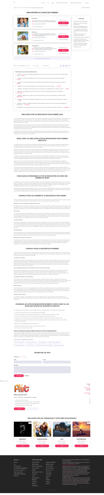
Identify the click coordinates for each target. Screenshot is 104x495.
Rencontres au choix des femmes (80, 21)
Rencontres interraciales (37, 466)
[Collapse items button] (42, 58)
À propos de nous (17, 466)
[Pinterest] (69, 66)
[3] (23, 356)
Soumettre (18, 375)
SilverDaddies (48, 474)
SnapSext (48, 481)
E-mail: (44, 359)
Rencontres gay (35, 464)
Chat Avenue (34, 474)
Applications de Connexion (76, 2)
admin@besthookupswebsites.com (69, 464)
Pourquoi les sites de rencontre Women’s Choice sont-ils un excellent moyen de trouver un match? (81, 40)
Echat (20, 100)
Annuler (27, 375)
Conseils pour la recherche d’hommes (81, 37)
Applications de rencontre (37, 472)
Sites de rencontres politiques (54, 342)
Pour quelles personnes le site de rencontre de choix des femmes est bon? (81, 31)
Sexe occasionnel (35, 468)
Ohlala (23, 75)
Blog (53, 2)
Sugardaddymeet (35, 477)
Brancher (34, 470)
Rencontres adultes (50, 468)
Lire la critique (22, 443)
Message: (16, 365)
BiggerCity (67, 107)
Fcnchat (67, 88)
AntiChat (19, 79)
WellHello (34, 483)
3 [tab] (89, 401)
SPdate (47, 477)
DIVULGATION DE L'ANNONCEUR (20, 468)
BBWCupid (34, 479)
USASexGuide (35, 485)
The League (27, 104)
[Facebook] (61, 66)
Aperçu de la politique (18, 472)
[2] (22, 356)
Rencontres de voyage (59, 345)
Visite (63, 23)
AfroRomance (20, 96)
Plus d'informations (63, 25)
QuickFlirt (59, 86)
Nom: (15, 359)
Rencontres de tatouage (19, 345)
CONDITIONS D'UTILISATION (19, 474)
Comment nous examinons (19, 470)
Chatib (33, 475)
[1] (20, 356)
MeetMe (18, 83)
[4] (24, 356)
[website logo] (22, 22)
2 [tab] (89, 399)
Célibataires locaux (50, 464)
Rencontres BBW (49, 466)
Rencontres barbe (42, 342)
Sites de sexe (48, 472)
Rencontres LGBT (35, 462)
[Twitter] (66, 66)
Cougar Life (48, 475)
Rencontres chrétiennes (51, 462)
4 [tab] (89, 403)
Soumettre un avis (77, 46)
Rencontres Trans (49, 470)
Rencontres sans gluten (19, 342)
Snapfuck (48, 483)
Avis (48, 2)
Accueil (43, 2)
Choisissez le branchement (61, 2)
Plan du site (16, 475)
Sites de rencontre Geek (31, 342)
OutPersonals (20, 92)
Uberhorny (34, 481)
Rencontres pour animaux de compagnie (44, 345)
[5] (25, 356)
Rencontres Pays (30, 345)
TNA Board (48, 479)
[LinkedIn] (64, 66)
